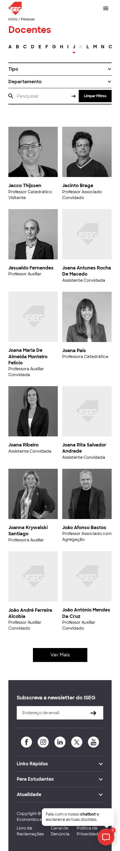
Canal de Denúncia (60, 831)
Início (13, 19)
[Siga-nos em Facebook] (26, 742)
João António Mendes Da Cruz (86, 613)
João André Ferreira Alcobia (30, 613)
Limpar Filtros (95, 96)
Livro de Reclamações (30, 831)
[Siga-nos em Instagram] (43, 742)
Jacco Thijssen (24, 185)
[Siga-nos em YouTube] (93, 742)
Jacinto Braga (77, 185)
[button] (60, 69)
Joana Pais (74, 350)
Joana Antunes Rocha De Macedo (86, 271)
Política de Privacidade (89, 831)
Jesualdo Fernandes (31, 268)
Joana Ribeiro (23, 445)
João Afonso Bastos (84, 527)
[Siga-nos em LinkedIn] (60, 742)
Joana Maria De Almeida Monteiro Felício (27, 356)
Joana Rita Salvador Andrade (84, 448)
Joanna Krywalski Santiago (28, 531)
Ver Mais (60, 655)
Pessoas (28, 19)
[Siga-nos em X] (76, 742)
